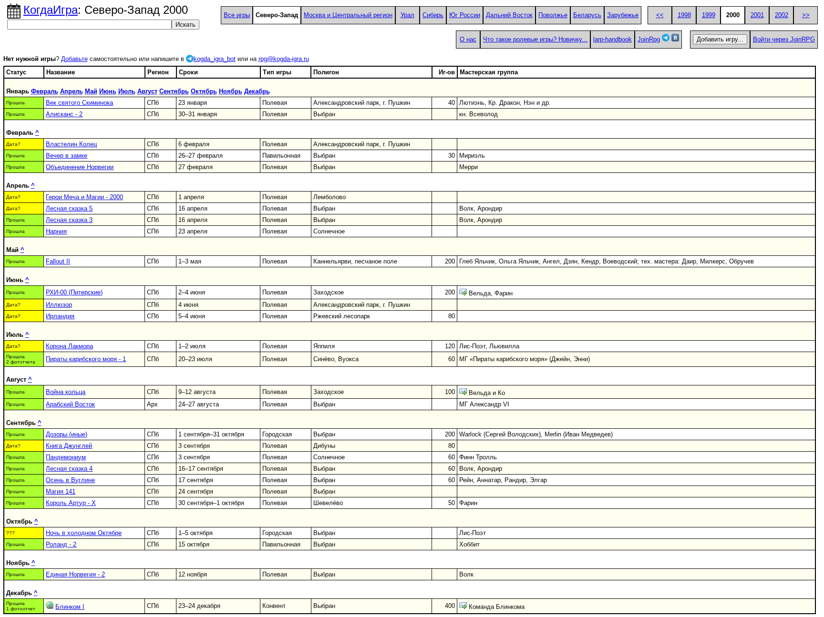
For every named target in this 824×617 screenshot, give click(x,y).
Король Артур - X (71, 502)
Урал (407, 15)
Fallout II (58, 261)
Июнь (107, 91)
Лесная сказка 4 (69, 468)
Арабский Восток (70, 404)
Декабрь (257, 91)
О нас (468, 39)
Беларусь (587, 15)
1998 (684, 15)
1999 (708, 15)
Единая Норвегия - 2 (75, 574)
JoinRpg (649, 39)
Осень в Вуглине (70, 480)
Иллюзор (59, 304)
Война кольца (65, 391)
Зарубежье (623, 15)
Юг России (464, 15)
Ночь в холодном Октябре (84, 532)
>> (806, 15)
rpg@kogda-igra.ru (283, 58)
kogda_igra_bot (215, 58)
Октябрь (204, 91)
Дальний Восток (509, 15)
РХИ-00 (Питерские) (74, 292)
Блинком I (69, 606)
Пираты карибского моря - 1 (86, 359)
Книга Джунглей (69, 445)
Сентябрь (174, 91)
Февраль (44, 91)
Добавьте (74, 58)
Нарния (56, 231)
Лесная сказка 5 (69, 208)
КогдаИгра (50, 9)
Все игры (237, 15)
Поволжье (552, 15)
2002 (781, 15)
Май (91, 91)
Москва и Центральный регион (348, 15)
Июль (126, 91)
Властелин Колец (71, 144)
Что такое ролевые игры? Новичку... (535, 39)
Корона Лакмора (69, 346)
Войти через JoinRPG (784, 39)
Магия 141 (60, 491)
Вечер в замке (66, 155)
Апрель (71, 91)
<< (660, 15)
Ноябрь (230, 91)
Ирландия (60, 316)
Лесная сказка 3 (69, 219)
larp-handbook (612, 39)
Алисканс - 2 (64, 114)
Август (147, 91)
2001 (757, 15)
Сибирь (432, 15)
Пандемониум (66, 457)
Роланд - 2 (61, 544)
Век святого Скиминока (79, 102)
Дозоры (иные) (66, 434)
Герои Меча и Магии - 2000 (84, 197)
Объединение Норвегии (79, 167)
